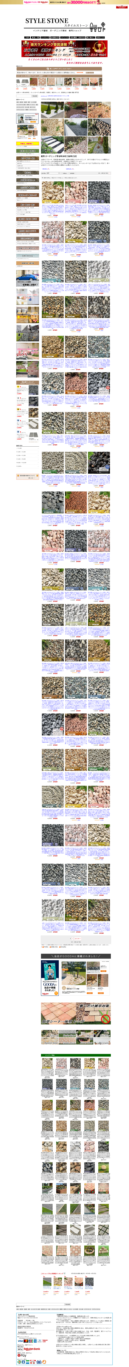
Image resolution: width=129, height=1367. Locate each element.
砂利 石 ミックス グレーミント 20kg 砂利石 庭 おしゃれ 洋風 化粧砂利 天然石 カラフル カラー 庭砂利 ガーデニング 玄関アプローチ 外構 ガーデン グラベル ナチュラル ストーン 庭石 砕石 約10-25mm (89, 1094)
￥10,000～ (19, 466)
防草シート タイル (31, 104)
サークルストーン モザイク (23, 226)
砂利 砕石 (19, 163)
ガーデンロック (33, 109)
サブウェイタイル (20, 109)
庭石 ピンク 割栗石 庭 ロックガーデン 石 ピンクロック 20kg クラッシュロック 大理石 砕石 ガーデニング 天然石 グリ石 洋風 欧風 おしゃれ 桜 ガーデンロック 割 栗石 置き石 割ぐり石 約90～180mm (89, 1156)
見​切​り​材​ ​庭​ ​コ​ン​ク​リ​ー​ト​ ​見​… (47, 1288)
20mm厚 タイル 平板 (22, 210)
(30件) (55, 255)
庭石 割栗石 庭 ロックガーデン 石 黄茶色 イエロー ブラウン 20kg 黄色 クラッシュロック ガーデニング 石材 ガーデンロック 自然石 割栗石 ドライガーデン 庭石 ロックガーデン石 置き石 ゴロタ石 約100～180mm (61, 1156)
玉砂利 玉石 (20, 165)
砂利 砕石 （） (46, 168)
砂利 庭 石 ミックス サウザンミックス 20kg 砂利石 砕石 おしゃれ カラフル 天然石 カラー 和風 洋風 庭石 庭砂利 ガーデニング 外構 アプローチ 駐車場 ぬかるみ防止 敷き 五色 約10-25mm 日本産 (103, 1094)
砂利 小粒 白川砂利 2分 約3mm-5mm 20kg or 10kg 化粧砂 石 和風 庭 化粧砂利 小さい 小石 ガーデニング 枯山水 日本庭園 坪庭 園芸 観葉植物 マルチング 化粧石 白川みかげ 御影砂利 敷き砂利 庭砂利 (89, 1135)
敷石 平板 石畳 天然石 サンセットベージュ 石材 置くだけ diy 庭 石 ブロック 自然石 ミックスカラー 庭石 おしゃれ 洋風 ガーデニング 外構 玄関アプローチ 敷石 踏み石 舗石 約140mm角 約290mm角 (103, 1239)
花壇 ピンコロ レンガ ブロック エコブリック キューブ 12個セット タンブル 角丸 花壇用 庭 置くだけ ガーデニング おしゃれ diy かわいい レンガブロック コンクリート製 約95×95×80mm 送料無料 (103, 1260)
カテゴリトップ (44, 95)
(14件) (78, 408)
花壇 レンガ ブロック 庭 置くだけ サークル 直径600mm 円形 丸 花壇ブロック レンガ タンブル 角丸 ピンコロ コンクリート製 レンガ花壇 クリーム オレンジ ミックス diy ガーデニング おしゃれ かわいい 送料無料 (89, 1260)
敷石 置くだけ (44, 1309)
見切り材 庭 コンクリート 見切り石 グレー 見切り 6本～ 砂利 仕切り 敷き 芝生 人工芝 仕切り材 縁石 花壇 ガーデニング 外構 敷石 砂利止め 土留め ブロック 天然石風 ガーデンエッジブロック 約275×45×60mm (47, 1219)
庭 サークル (32, 107)
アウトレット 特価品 (22, 146)
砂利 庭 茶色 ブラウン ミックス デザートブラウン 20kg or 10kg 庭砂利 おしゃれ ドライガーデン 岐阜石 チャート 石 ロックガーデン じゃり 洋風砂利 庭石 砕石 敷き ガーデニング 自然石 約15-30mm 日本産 (75, 1114)
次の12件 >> (78, 938)
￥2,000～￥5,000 (21, 455)
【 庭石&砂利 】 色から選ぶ (23, 168)
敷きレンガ (19, 200)
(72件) (78, 216)
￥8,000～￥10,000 (21, 462)
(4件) (79, 858)
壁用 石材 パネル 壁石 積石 (23, 234)
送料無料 (72, 173)
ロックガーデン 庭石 (21, 104)
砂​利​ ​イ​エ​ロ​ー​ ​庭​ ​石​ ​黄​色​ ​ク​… (58, 1288)
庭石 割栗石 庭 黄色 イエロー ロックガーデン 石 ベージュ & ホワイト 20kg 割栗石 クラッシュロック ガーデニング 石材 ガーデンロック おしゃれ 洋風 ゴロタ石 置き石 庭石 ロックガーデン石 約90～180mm (47, 1156)
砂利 (18, 102)
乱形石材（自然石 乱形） (23, 222)
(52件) (55, 217)
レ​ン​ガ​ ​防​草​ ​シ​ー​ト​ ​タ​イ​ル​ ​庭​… (79, 1288)
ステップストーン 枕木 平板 (23, 212)
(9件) (102, 255)
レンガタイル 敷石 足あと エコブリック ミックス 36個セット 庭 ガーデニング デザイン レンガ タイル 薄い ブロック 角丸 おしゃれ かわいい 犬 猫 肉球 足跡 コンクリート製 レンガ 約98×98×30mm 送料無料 (75, 1260)
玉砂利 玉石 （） (70, 168)
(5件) (102, 215)
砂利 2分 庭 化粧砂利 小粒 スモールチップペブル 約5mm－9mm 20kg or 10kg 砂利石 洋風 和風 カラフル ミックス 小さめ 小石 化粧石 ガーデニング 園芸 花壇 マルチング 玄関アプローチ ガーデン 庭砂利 (103, 1135)
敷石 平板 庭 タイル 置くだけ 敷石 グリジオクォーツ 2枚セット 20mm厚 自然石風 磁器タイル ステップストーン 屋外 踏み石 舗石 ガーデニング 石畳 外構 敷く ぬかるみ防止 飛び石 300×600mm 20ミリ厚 (89, 1239)
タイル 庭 (27, 107)
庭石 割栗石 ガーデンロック (23, 161)
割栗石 (27, 109)
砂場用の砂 (19, 266)
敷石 (29, 102)
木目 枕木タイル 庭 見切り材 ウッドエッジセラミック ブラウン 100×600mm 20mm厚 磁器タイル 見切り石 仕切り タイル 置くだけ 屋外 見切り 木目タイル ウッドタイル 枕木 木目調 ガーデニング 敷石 (75, 1219)
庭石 (37, 104)
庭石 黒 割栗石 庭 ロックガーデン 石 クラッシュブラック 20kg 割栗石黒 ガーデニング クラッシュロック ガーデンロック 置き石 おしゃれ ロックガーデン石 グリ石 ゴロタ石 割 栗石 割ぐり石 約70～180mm (89, 1177)
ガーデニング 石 (20, 107)
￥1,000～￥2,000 (21, 452)
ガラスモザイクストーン (23, 258)
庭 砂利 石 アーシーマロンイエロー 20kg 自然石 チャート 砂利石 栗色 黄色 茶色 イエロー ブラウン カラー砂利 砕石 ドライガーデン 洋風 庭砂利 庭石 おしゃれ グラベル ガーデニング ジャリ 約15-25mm (47, 1114)
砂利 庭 (21, 102)
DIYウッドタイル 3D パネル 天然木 (25, 241)
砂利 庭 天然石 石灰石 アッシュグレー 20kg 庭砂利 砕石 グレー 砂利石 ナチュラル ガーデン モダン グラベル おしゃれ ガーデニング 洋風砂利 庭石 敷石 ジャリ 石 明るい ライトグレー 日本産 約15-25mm (75, 1094)
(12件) (101, 820)
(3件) (55, 486)
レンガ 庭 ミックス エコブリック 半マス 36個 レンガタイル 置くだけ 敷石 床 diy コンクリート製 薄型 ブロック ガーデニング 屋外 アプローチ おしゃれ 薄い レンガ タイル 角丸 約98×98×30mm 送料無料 (61, 1260)
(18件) (78, 256)
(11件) (55, 564)
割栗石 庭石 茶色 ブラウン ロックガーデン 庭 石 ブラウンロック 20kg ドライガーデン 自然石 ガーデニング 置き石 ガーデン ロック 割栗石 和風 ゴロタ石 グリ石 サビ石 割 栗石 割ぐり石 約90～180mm (75, 1177)
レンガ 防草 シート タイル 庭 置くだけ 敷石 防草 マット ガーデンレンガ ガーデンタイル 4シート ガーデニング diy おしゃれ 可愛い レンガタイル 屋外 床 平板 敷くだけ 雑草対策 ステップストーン (89, 1198)
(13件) (78, 331)
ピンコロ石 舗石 (21, 214)
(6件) (102, 487)
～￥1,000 (19, 448)
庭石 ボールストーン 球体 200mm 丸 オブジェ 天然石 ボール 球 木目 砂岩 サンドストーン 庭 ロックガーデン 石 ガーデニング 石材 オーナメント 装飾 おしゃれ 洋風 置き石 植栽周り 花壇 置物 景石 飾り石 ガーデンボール (103, 1177)
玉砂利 (25, 102)
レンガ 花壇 (33, 102)
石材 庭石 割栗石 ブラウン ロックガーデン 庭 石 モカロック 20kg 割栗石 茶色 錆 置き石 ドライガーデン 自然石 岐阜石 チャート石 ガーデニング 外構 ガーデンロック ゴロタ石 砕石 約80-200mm (61, 1177)
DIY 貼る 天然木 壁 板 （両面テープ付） (26, 243)
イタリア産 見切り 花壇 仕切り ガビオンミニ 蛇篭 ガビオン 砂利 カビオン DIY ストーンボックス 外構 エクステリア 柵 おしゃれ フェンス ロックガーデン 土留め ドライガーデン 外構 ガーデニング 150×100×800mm (75, 1198)
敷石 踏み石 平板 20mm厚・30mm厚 (25, 207)
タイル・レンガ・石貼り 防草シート (25, 153)
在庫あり (65, 173)
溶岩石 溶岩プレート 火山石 (23, 224)
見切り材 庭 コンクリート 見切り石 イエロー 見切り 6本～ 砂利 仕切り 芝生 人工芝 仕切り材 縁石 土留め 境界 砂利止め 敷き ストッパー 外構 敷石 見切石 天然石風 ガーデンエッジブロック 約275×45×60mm (61, 1219)
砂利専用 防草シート (22, 183)
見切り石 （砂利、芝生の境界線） (25, 175)
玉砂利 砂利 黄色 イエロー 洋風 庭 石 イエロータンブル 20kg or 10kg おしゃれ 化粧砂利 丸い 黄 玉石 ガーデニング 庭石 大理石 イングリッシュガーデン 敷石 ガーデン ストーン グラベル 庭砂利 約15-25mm (47, 1073)
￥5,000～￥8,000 (21, 459)
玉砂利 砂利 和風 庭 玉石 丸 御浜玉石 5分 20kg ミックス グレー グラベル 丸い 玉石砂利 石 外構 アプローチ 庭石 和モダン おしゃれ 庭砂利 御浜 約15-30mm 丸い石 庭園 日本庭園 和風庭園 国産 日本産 (75, 1073)
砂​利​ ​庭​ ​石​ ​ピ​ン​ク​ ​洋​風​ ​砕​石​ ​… (68, 1288)
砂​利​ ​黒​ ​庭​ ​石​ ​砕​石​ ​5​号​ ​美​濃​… (89, 1288)
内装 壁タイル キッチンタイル (24, 251)
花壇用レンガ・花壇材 (22, 198)
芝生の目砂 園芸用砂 (22, 190)
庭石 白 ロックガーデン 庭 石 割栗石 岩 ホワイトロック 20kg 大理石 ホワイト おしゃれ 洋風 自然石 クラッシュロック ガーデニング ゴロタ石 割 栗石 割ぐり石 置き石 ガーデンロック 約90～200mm (75, 1156)
